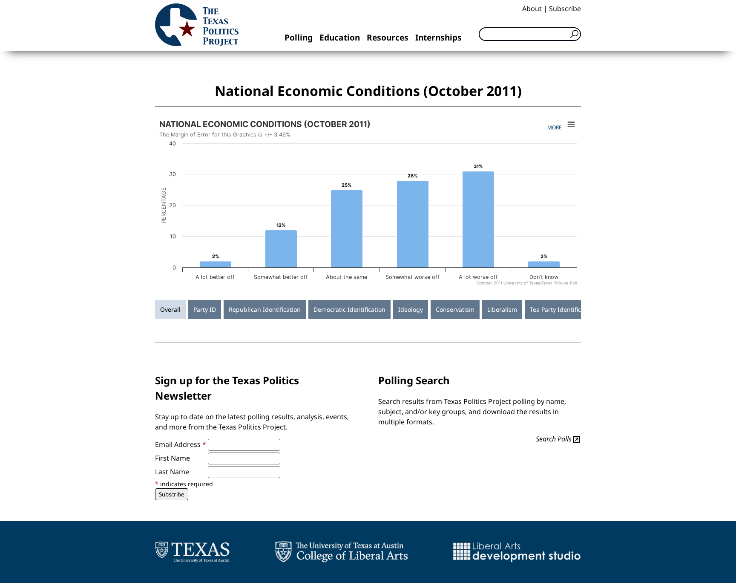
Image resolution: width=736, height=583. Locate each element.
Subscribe (565, 8)
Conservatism (455, 309)
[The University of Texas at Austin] (192, 552)
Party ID (204, 309)
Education (339, 37)
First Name (172, 458)
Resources (387, 37)
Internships (438, 37)
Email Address (180, 444)
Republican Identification (265, 309)
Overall (170, 309)
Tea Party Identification (562, 309)
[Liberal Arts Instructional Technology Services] (517, 552)
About (532, 8)
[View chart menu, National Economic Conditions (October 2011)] (571, 125)
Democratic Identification (349, 309)
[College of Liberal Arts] (341, 552)
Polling (299, 37)
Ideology (410, 309)
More (554, 127)
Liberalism (502, 309)
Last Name (172, 471)
